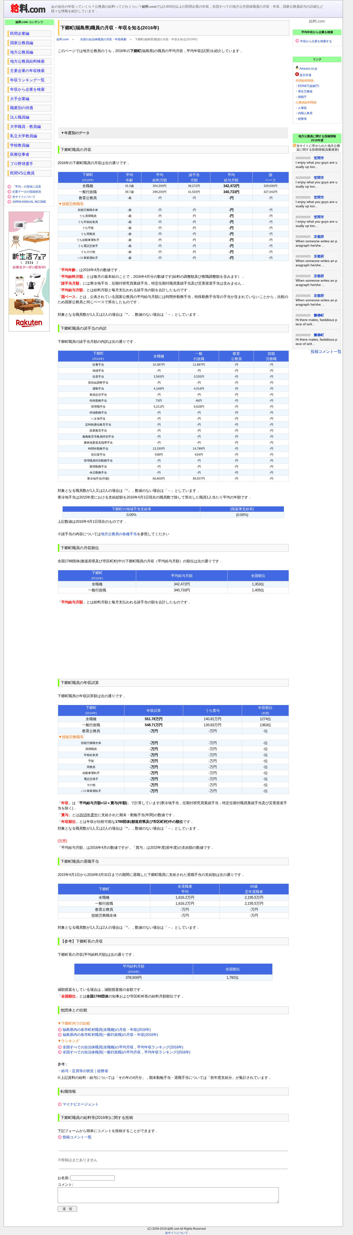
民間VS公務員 (22, 173)
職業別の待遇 (21, 108)
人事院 (302, 108)
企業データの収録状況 (26, 191)
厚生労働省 (305, 91)
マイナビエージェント (81, 1104)
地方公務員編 (21, 52)
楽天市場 (305, 75)
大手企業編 (19, 99)
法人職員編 (19, 117)
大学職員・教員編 (25, 127)
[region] (173, 90)
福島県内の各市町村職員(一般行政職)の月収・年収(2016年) (110, 1035)
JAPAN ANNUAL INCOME (29, 201)
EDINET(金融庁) (308, 86)
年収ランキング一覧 (27, 80)
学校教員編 (19, 145)
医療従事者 (19, 154)
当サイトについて (23, 196)
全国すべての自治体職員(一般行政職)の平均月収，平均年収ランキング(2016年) (126, 1052)
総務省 (302, 118)
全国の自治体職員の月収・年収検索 (103, 39)
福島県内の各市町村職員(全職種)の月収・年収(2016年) (107, 1029)
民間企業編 (19, 33)
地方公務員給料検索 (27, 61)
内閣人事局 (305, 113)
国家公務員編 (21, 43)
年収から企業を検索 (27, 89)
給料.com (63, 39)
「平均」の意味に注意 (26, 186)
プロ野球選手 (21, 164)
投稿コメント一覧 (77, 1137)
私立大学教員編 (23, 136)
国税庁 (302, 97)
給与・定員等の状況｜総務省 (84, 1071)
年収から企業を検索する (316, 41)
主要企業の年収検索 (27, 71)
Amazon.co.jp (308, 68)
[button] (173, 133)
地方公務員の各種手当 (119, 534)
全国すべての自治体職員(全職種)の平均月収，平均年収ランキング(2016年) (123, 1047)
